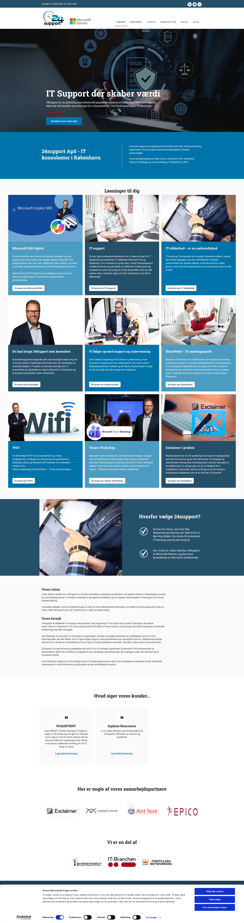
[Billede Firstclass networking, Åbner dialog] (157, 862)
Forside (121, 22)
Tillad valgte (215, 899)
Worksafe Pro (168, 22)
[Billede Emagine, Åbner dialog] (102, 811)
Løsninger (135, 22)
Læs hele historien (66, 753)
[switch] (88, 917)
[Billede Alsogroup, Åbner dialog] (182, 811)
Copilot (151, 22)
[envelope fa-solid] (194, 4)
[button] (64, 121)
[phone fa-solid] (190, 4)
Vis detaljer (151, 917)
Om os (184, 22)
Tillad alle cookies (215, 891)
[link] (136, 22)
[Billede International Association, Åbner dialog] (87, 862)
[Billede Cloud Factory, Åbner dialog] (62, 811)
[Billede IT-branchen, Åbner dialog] (122, 862)
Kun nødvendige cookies (215, 907)
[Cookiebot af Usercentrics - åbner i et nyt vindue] (24, 917)
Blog (196, 22)
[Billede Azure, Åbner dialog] (142, 811)
